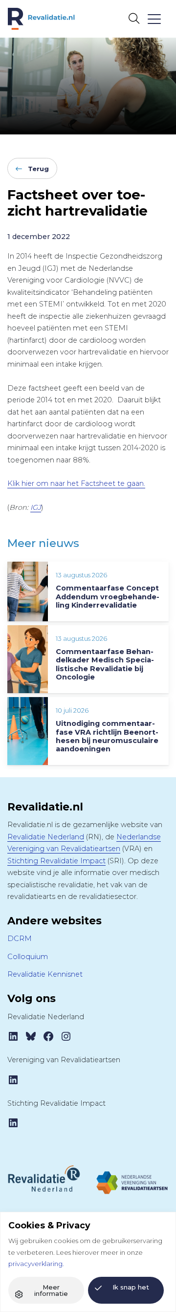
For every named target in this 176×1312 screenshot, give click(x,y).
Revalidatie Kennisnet (45, 974)
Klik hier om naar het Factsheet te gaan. (76, 483)
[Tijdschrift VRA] (132, 1178)
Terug (38, 169)
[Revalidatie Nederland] (44, 1178)
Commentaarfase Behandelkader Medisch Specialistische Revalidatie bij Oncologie (105, 664)
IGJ (35, 507)
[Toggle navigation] (153, 19)
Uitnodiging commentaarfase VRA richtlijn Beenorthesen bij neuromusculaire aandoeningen (107, 736)
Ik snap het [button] (130, 1287)
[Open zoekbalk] (133, 18)
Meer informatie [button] (51, 1290)
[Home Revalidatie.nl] (41, 19)
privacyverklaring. (36, 1264)
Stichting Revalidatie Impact (56, 860)
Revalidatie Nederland (45, 836)
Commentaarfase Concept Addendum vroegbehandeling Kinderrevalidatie (107, 597)
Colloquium (27, 956)
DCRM (19, 938)
